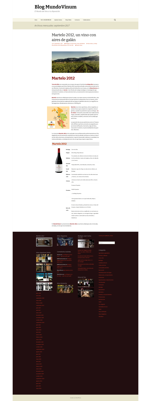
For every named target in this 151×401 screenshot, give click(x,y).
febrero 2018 (39, 303)
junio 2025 (38, 293)
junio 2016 (38, 327)
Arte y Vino (101, 258)
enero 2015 (38, 369)
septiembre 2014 (40, 378)
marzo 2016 (39, 334)
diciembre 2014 (39, 371)
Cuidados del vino (103, 263)
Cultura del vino (102, 265)
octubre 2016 (39, 320)
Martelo (73, 107)
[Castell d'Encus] (44, 277)
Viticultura (101, 316)
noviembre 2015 (40, 344)
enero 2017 (38, 312)
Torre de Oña (70, 45)
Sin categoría (102, 304)
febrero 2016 (39, 337)
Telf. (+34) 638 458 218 (46, 20)
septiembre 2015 (40, 349)
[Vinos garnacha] (65, 289)
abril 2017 (38, 310)
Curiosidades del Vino (104, 267)
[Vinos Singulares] (65, 241)
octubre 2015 (39, 347)
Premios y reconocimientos (105, 294)
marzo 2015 (39, 364)
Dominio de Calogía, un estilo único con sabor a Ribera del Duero (84, 251)
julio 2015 (38, 354)
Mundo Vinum (79, 45)
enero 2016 (38, 339)
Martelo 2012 (57, 45)
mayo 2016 (38, 329)
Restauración (102, 299)
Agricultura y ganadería (104, 253)
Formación (101, 284)
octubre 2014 (39, 376)
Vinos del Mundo (81, 43)
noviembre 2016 (40, 317)
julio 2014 (38, 383)
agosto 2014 (39, 381)
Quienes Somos (58, 20)
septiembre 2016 (40, 322)
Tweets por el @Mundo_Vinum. (106, 235)
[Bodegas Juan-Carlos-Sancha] (86, 243)
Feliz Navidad (102, 282)
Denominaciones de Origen (105, 272)
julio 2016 (38, 325)
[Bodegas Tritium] (44, 267)
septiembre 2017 (40, 305)
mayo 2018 (38, 300)
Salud (100, 302)
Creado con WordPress (75, 397)
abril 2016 (38, 332)
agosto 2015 (39, 351)
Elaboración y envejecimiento (106, 275)
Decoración (101, 270)
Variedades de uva (103, 306)
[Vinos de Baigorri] (44, 258)
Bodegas (68, 43)
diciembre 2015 (39, 342)
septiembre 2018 (40, 298)
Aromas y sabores (103, 255)
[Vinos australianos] (86, 292)
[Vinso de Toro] (86, 282)
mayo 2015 (38, 359)
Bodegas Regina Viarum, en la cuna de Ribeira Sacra (64, 260)
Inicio (36, 20)
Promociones (73, 43)
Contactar (77, 20)
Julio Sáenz (90, 43)
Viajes (100, 309)
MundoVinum (64, 45)
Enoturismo (101, 277)
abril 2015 (38, 361)
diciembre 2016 (39, 315)
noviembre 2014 (40, 373)
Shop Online (68, 20)
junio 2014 (38, 386)
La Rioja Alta (89, 84)
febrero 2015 (39, 366)
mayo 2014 (38, 388)
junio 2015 (38, 356)
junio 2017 (38, 308)
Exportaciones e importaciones (106, 280)
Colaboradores (86, 20)
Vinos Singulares (102, 314)
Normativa (101, 292)
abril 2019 (38, 295)
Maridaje (101, 287)
